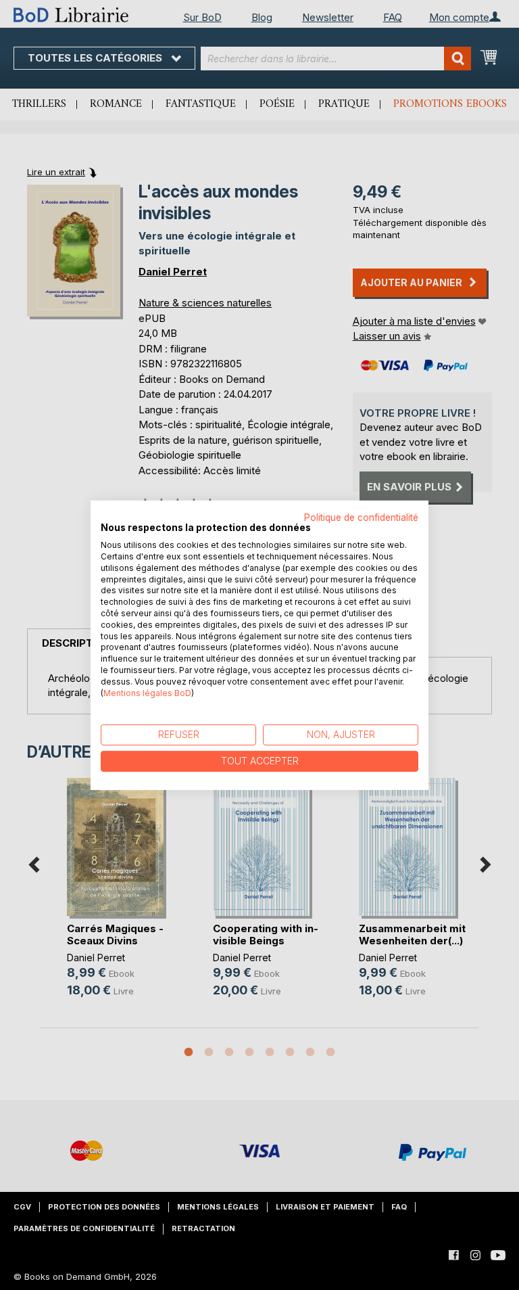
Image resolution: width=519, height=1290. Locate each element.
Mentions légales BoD (147, 692)
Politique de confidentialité (361, 516)
